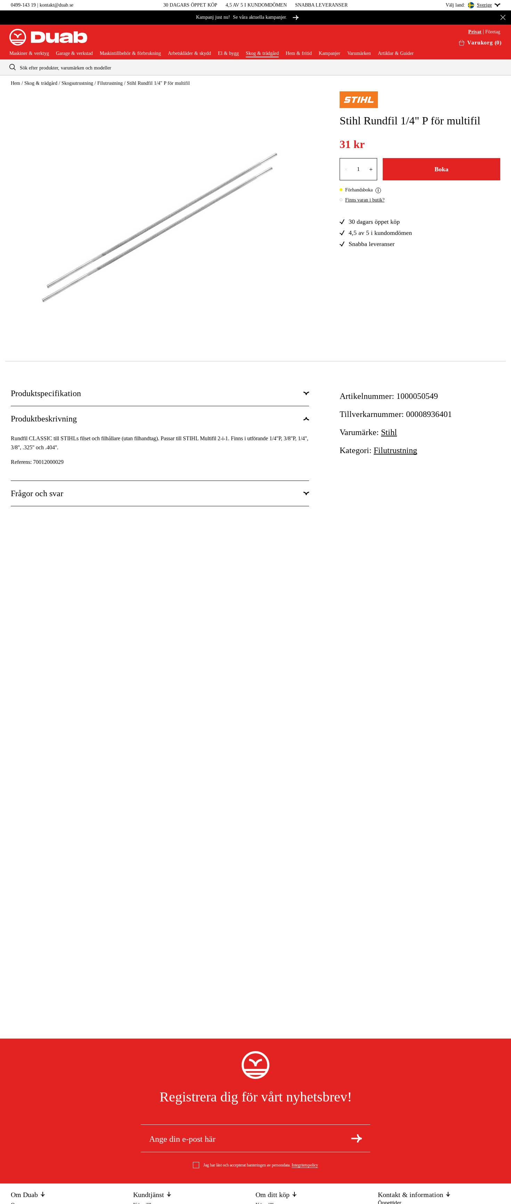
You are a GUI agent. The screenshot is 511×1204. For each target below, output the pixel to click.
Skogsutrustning (77, 83)
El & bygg (228, 53)
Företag (492, 32)
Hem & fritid (299, 53)
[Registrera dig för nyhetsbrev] (356, 1138)
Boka (441, 169)
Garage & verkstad (74, 53)
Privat (474, 32)
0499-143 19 (23, 5)
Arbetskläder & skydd (189, 53)
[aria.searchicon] (12, 67)
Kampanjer (329, 53)
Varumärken (359, 53)
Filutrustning (110, 83)
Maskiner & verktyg (29, 53)
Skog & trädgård (262, 53)
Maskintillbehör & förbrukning (130, 53)
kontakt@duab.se (56, 5)
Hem (15, 83)
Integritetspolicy (305, 1165)
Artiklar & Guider (396, 53)
